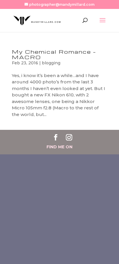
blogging (51, 62)
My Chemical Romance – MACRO (54, 54)
